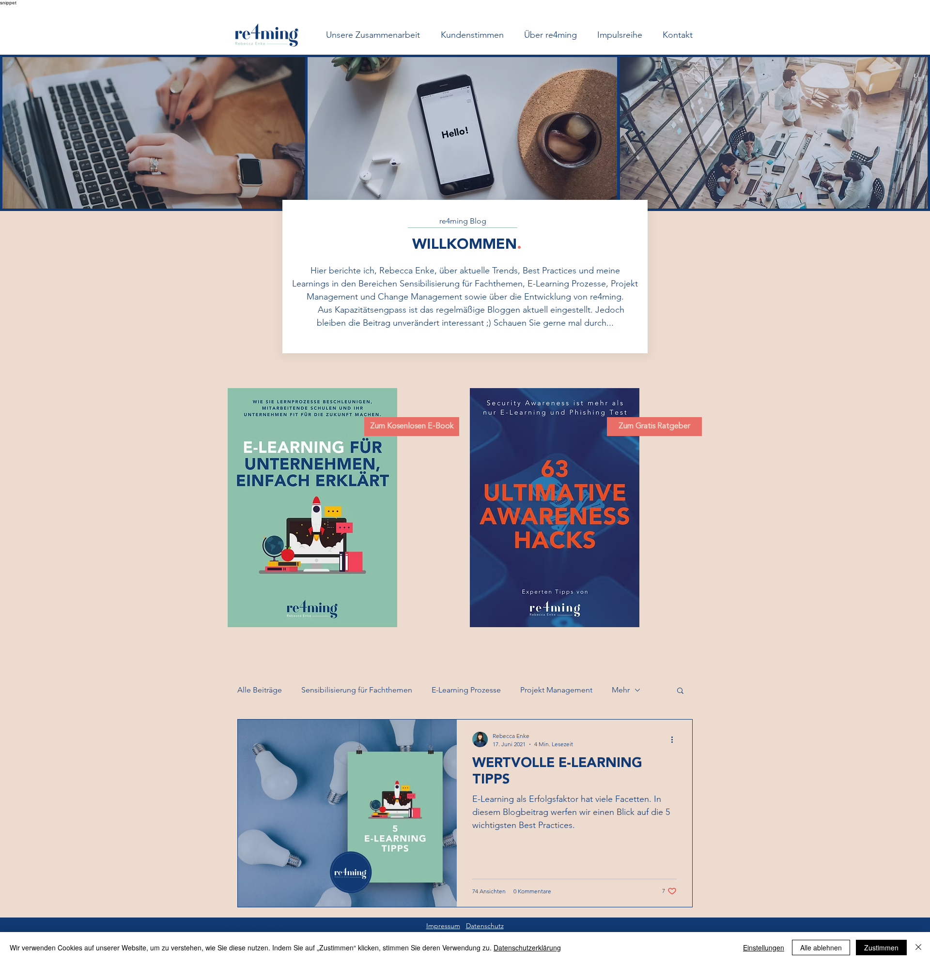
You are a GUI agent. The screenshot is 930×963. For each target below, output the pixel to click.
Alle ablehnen (821, 947)
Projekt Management (556, 689)
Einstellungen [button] (763, 947)
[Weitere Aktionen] (675, 739)
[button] (680, 691)
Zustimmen (881, 947)
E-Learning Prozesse (466, 689)
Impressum (443, 925)
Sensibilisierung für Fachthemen (356, 689)
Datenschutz (485, 925)
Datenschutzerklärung (527, 947)
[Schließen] (918, 947)
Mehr (621, 689)
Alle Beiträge (259, 689)
